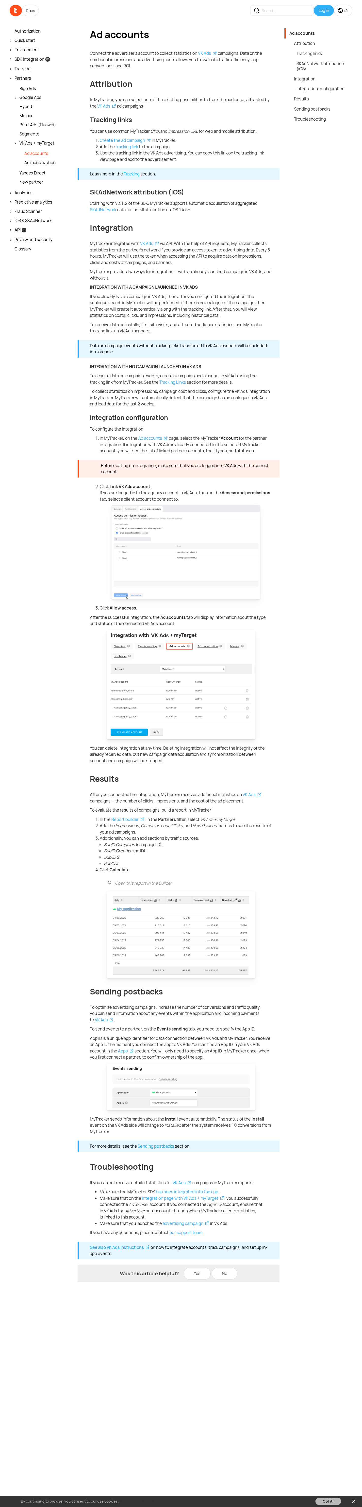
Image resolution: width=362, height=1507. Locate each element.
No (224, 1273)
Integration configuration (320, 89)
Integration (304, 79)
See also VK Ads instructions (117, 1247)
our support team (185, 1232)
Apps (123, 1051)
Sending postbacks (156, 1146)
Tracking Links (172, 382)
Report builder (125, 819)
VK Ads (204, 53)
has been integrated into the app (187, 1192)
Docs (30, 10)
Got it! (328, 1501)
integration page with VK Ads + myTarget (180, 1198)
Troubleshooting (310, 119)
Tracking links (309, 53)
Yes (197, 1273)
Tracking (132, 174)
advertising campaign (183, 1223)
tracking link (126, 147)
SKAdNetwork (103, 209)
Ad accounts (150, 438)
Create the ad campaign (122, 140)
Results (301, 99)
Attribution (304, 43)
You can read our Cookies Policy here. (151, 1501)
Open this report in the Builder (143, 883)
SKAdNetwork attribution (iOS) (320, 66)
